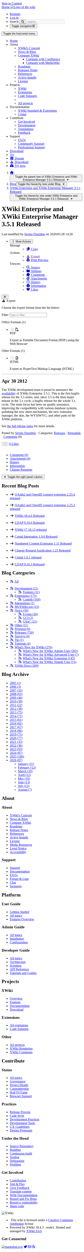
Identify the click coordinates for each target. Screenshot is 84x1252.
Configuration (19, 942)
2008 (16, 694)
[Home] (12, 172)
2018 (16, 730)
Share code (17, 1206)
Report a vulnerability (24, 1202)
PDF (13, 333)
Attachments (38, 278)
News (21, 610)
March (25, 771)
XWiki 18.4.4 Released (30, 515)
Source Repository (22, 1146)
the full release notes (20, 426)
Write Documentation (23, 1195)
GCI (28, 618)
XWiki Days (27, 665)
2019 (16, 734)
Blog (13, 184)
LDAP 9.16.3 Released (30, 564)
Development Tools (22, 1123)
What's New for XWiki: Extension (49, 658)
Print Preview (39, 260)
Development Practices (24, 1119)
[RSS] (12, 581)
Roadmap (24, 66)
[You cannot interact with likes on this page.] (5, 444)
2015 (16, 719)
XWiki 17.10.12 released (31, 529)
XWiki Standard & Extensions (37, 110)
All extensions (19, 1025)
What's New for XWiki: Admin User (50, 651)
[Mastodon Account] (12, 1247)
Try (12, 154)
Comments (37, 274)
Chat (13, 882)
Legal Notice (18, 848)
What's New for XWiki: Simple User (49, 662)
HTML (14, 361)
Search (14, 21)
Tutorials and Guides (23, 973)
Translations (25, 129)
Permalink (74, 433)
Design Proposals (21, 1130)
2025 (17, 756)
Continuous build (21, 1153)
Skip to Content (12, 3)
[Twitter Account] (25, 1247)
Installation (17, 938)
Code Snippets (27, 96)
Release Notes (19, 830)
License (23, 81)
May (24, 778)
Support (15, 868)
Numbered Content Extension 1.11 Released (43, 543)
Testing (14, 1157)
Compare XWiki (28, 55)
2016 (16, 723)
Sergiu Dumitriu (34, 234)
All (16, 581)
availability (9, 393)
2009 (16, 697)
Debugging (17, 1161)
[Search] (22, 22)
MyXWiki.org (27, 607)
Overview (16, 998)
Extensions (25, 92)
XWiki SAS (34, 1231)
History (35, 282)
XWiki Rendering (21, 1048)
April (24, 775)
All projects (25, 103)
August (25, 789)
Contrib (31, 599)
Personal (22, 629)
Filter (5, 315)
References (25, 74)
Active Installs (27, 77)
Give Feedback (19, 1188)
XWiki (22, 88)
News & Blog (27, 52)
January (26, 764)
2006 (15, 686)
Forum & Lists (19, 879)
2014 (16, 716)
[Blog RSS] (34, 1247)
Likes (34, 289)
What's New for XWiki (33, 647)
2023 (16, 749)
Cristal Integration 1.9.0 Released (36, 536)
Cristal (22, 114)
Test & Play (17, 1184)
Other (21, 625)
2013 (16, 712)
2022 (16, 745)
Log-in (14, 17)
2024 (16, 753)
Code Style (17, 1115)
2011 (16, 705)
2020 (16, 738)
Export (35, 256)
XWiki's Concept (29, 48)
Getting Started (19, 912)
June (24, 782)
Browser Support (21, 1096)
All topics (16, 915)
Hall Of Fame (19, 1092)
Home (14, 40)
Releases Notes (28, 70)
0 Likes (14, 444)
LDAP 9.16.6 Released (30, 522)
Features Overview (22, 919)
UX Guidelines (19, 1126)
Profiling (15, 1164)
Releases (59, 433)
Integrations (24, 603)
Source (35, 267)
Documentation (20, 871)
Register (15, 14)
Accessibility (18, 852)
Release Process (20, 1112)
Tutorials (22, 643)
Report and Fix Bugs (23, 1199)
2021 (16, 742)
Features (31, 592)
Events (30, 614)
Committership (19, 1088)
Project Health (19, 1085)
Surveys (22, 636)
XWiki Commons (21, 1052)
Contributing (18, 1180)
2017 (16, 727)
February (27, 767)
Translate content (21, 1191)
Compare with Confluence (43, 59)
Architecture (18, 962)
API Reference (19, 969)
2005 (15, 683)
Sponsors (16, 886)
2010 (16, 701)
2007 (16, 690)
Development (26, 125)
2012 (16, 708)
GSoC (30, 621)
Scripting (15, 965)
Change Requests (21, 469)
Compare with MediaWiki (43, 63)
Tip (19, 640)
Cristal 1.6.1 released (28, 557)
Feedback (24, 132)
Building (15, 1150)
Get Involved (26, 121)
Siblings (35, 271)
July (23, 786)
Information (38, 286)
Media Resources (21, 844)
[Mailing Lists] (30, 1247)
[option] (46, 336)
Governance (17, 1081)
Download (16, 151)
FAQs (22, 140)
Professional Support (31, 147)
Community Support (31, 143)
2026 (16, 760)
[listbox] (42, 345)
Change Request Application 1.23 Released (43, 550)
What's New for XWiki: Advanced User (51, 654)
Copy (34, 249)
